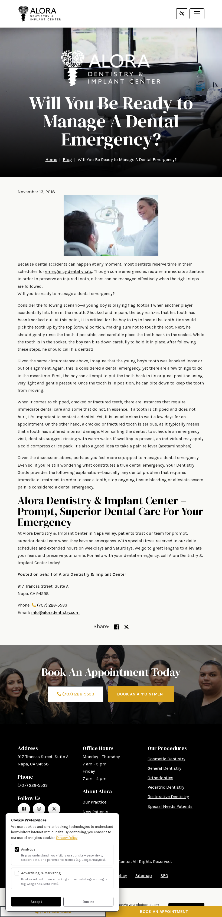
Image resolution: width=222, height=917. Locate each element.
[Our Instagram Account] (39, 809)
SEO (164, 875)
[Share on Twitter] (126, 627)
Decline (88, 902)
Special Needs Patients (170, 806)
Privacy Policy (67, 838)
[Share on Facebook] (116, 627)
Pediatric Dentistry (166, 787)
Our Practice (94, 802)
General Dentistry (164, 768)
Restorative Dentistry (168, 796)
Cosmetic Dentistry (166, 758)
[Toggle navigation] (197, 13)
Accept (36, 902)
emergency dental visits (68, 271)
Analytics (28, 849)
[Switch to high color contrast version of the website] (182, 13)
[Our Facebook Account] (24, 809)
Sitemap (143, 875)
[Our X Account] (54, 809)
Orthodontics (160, 777)
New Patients (95, 811)
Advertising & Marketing (41, 873)
